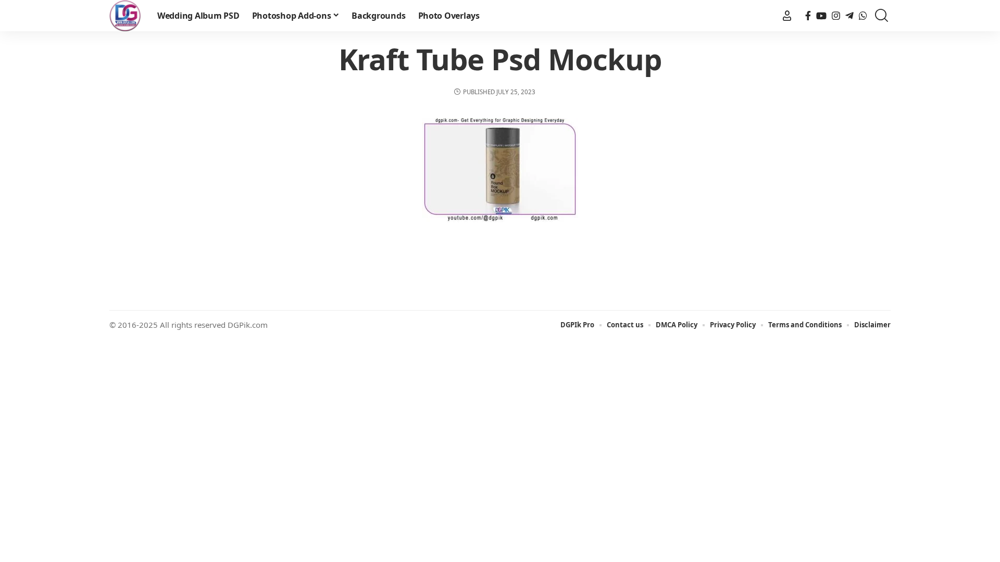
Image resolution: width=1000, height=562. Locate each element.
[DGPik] (125, 15)
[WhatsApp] (863, 16)
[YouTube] (821, 16)
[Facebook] (808, 16)
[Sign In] (787, 15)
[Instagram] (836, 16)
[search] (881, 16)
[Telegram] (849, 16)
